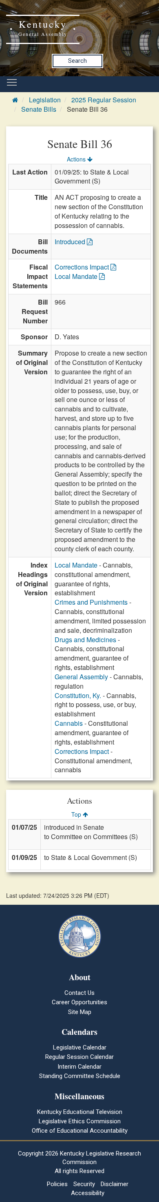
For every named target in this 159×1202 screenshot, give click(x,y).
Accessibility (87, 1193)
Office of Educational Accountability (80, 1130)
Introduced (71, 241)
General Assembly (81, 676)
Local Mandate (77, 276)
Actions (77, 159)
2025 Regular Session (103, 99)
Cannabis (69, 723)
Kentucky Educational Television (79, 1112)
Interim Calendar (79, 1066)
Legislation (45, 99)
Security (84, 1184)
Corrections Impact (82, 267)
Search (77, 60)
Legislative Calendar (79, 1047)
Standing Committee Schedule (79, 1076)
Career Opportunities (79, 1002)
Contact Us (79, 993)
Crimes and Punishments (91, 602)
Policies (57, 1184)
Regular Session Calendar (79, 1057)
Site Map (79, 1012)
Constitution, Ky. (78, 695)
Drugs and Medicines (85, 639)
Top (77, 814)
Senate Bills (38, 109)
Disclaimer (114, 1184)
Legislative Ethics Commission (80, 1121)
